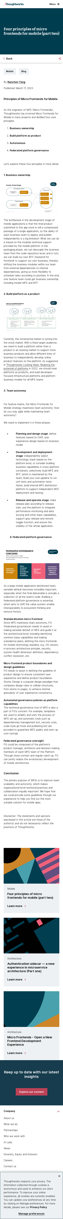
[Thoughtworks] (14, 4)
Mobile (9, 71)
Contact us (10, 1166)
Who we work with (14, 1136)
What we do (11, 1124)
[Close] (59, 1176)
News (7, 1148)
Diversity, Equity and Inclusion (20, 1154)
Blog (23, 71)
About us (9, 1118)
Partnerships (11, 1130)
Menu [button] (53, 4)
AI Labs (8, 1142)
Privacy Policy (38, 1207)
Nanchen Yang (16, 82)
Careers (8, 1160)
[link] (31, 1092)
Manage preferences (32, 1213)
